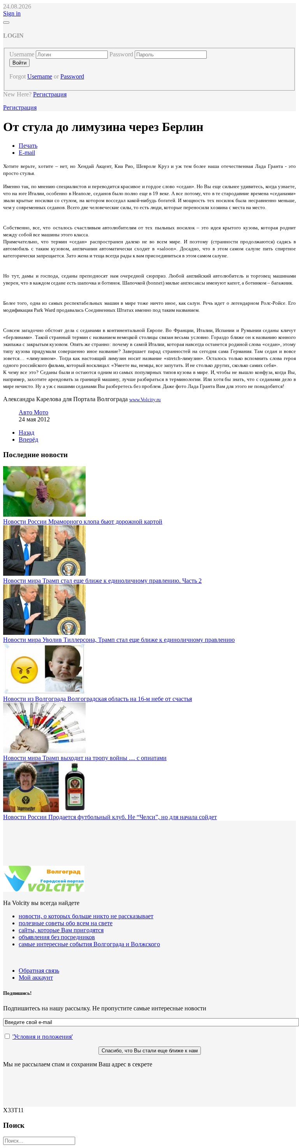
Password (121, 54)
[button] (12, 13)
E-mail (27, 152)
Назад (26, 432)
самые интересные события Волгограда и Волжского (89, 944)
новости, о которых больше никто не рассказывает (86, 916)
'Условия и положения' (42, 1036)
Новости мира (22, 580)
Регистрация (50, 94)
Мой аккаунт (36, 977)
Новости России (25, 521)
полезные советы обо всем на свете (66, 923)
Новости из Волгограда (35, 698)
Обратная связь (39, 970)
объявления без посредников (57, 937)
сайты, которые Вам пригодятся (61, 930)
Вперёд (28, 439)
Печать (28, 145)
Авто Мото (33, 412)
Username (21, 54)
